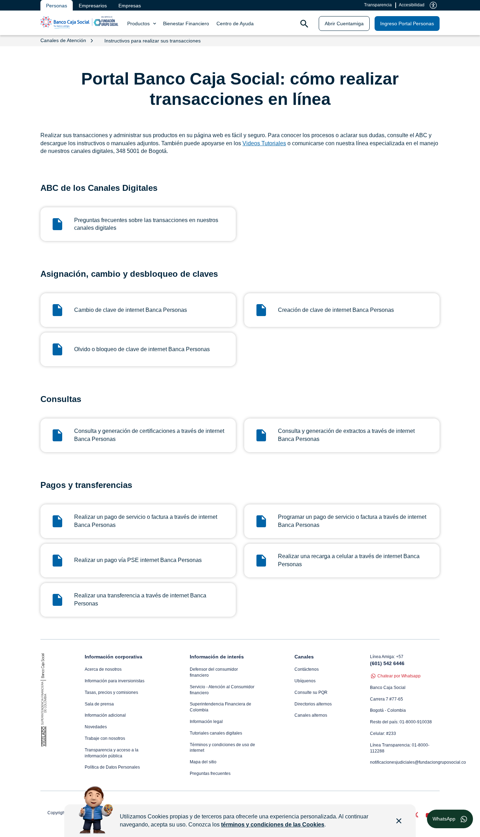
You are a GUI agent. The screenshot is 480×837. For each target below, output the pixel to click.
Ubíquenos (305, 680)
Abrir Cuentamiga (344, 23)
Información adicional (105, 715)
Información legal (206, 721)
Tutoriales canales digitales (216, 733)
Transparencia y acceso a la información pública (111, 753)
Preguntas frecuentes (210, 773)
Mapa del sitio (203, 761)
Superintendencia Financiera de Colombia (220, 707)
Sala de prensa (99, 704)
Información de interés (217, 656)
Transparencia (378, 4)
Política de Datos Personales (112, 767)
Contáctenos (306, 669)
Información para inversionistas (114, 680)
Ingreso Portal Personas (407, 23)
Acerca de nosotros (103, 669)
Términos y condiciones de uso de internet (222, 747)
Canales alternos (310, 715)
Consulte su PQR (310, 692)
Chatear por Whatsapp (399, 676)
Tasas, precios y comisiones (111, 692)
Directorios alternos (313, 704)
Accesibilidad (411, 4)
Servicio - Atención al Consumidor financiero (222, 689)
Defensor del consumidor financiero (214, 672)
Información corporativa (113, 656)
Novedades (96, 726)
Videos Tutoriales (264, 143)
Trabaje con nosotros (105, 738)
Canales (304, 656)
